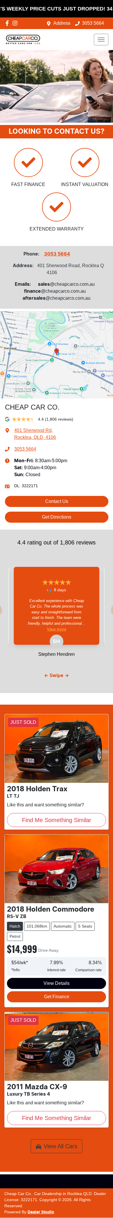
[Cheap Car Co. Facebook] (8, 23)
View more (56, 629)
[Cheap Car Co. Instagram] (16, 23)
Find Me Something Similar (56, 820)
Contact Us (56, 501)
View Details (56, 983)
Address (61, 23)
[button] (101, 39)
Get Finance (56, 996)
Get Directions (56, 517)
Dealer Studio (41, 1212)
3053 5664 (93, 23)
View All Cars (60, 1146)
